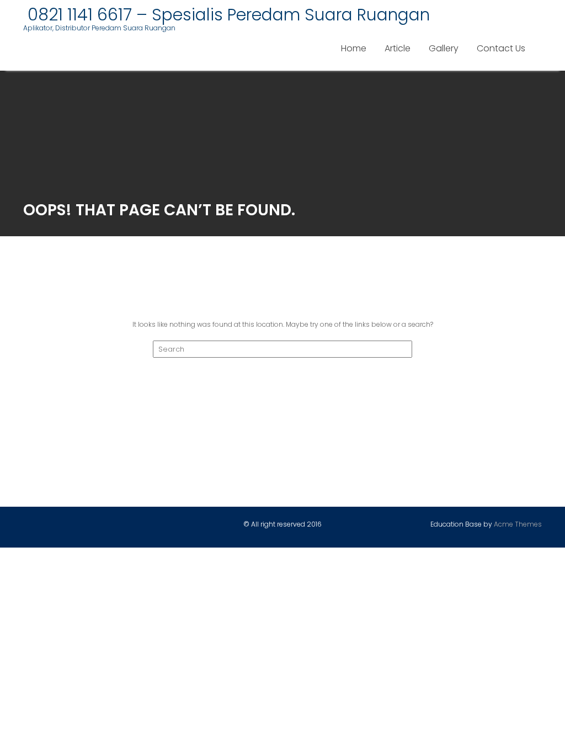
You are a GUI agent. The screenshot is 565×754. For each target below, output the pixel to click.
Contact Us (501, 48)
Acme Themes (518, 524)
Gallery (444, 48)
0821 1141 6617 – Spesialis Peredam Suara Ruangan (226, 14)
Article (398, 48)
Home (353, 48)
